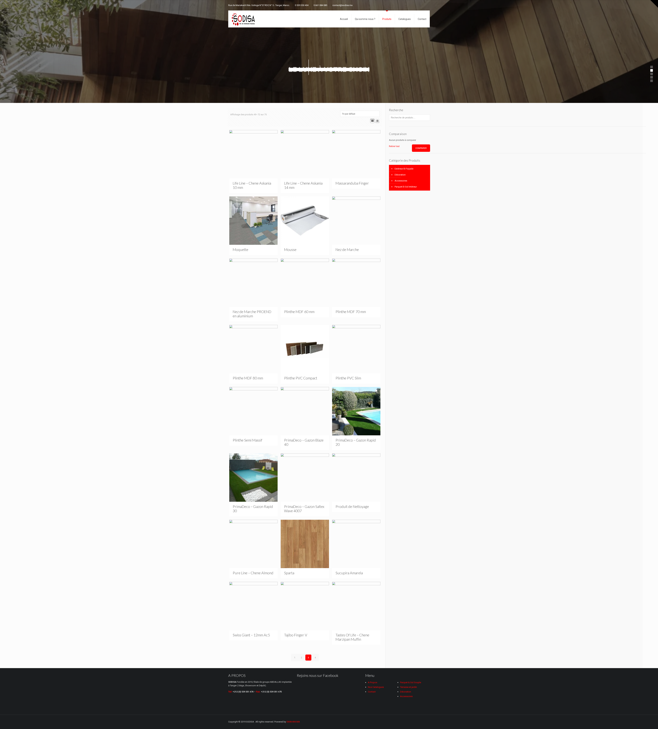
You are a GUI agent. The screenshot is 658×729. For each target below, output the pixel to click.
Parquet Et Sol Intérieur (406, 186)
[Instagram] (423, 5)
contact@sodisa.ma (342, 5)
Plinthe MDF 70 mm (351, 311)
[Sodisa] (243, 18)
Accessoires (401, 180)
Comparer (421, 148)
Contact (372, 691)
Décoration (400, 174)
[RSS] (428, 5)
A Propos (372, 682)
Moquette (240, 249)
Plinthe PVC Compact (300, 378)
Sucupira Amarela (349, 573)
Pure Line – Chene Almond (253, 573)
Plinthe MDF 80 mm (248, 378)
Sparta (289, 573)
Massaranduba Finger (352, 183)
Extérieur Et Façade (404, 168)
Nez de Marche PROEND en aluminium (252, 313)
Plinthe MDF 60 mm (299, 311)
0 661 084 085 (320, 5)
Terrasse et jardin (408, 687)
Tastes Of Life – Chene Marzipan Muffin (352, 637)
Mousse (290, 249)
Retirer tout (394, 146)
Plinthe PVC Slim (348, 378)
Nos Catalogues (376, 687)
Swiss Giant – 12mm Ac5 (251, 635)
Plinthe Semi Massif (247, 440)
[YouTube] (419, 5)
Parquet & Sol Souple (410, 682)
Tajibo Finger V (295, 635)
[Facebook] (414, 5)
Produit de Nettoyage (352, 506)
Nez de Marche (347, 249)
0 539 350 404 (301, 5)
